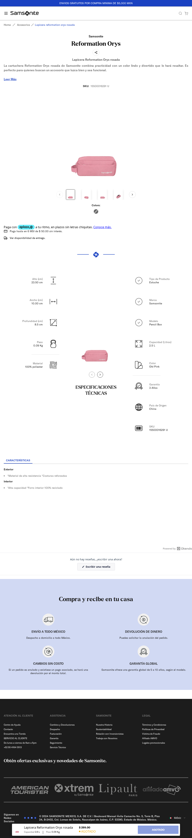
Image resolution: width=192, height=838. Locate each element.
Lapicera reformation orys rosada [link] (55, 25)
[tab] (18, 461)
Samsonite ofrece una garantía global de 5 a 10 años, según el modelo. (143, 669)
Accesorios (23, 25)
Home (7, 25)
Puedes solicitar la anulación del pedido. (143, 637)
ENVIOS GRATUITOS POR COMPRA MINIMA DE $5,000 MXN (96, 3)
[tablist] (96, 461)
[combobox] (177, 818)
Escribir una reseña (100, 568)
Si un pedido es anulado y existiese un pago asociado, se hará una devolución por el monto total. (48, 671)
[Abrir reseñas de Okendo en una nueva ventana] (177, 548)
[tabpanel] (96, 498)
